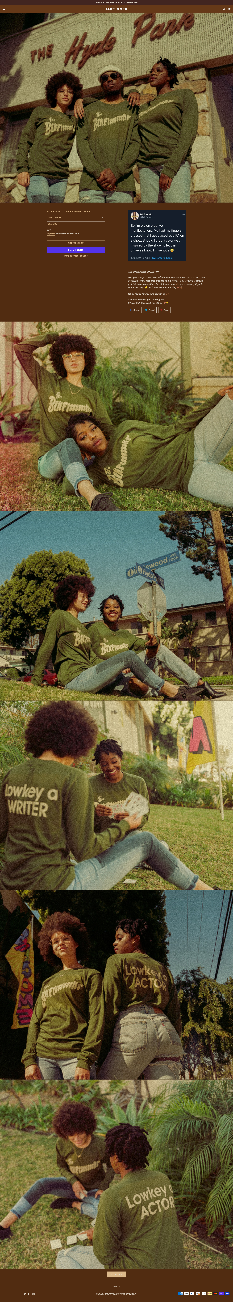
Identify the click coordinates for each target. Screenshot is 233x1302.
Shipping (51, 233)
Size (50, 217)
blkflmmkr (116, 9)
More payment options (76, 255)
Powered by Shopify (126, 1293)
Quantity (52, 224)
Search (116, 1286)
